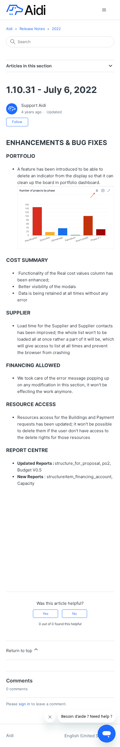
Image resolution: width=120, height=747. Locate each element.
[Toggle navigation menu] (104, 10)
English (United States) (87, 735)
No (74, 613)
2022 (56, 28)
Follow (17, 122)
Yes (45, 613)
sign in (24, 704)
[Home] (25, 10)
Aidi (9, 28)
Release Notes (32, 28)
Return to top (19, 650)
